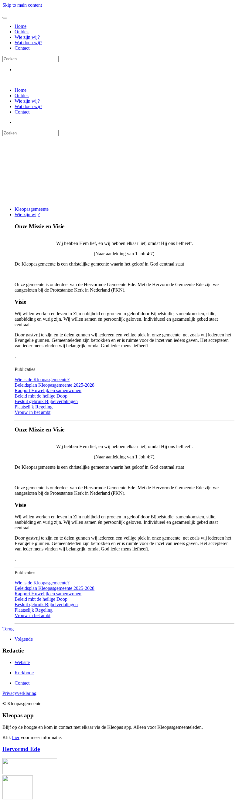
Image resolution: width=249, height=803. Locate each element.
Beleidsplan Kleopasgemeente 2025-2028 (54, 385)
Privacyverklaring (19, 693)
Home (20, 26)
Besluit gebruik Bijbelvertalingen (46, 401)
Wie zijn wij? (27, 37)
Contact (22, 48)
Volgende (24, 639)
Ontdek (22, 31)
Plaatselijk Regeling (34, 406)
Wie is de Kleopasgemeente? (42, 379)
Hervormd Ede (21, 749)
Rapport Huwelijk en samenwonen (48, 390)
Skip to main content (22, 5)
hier (15, 737)
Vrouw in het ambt (32, 412)
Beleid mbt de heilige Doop (41, 395)
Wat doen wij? (28, 42)
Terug (8, 628)
